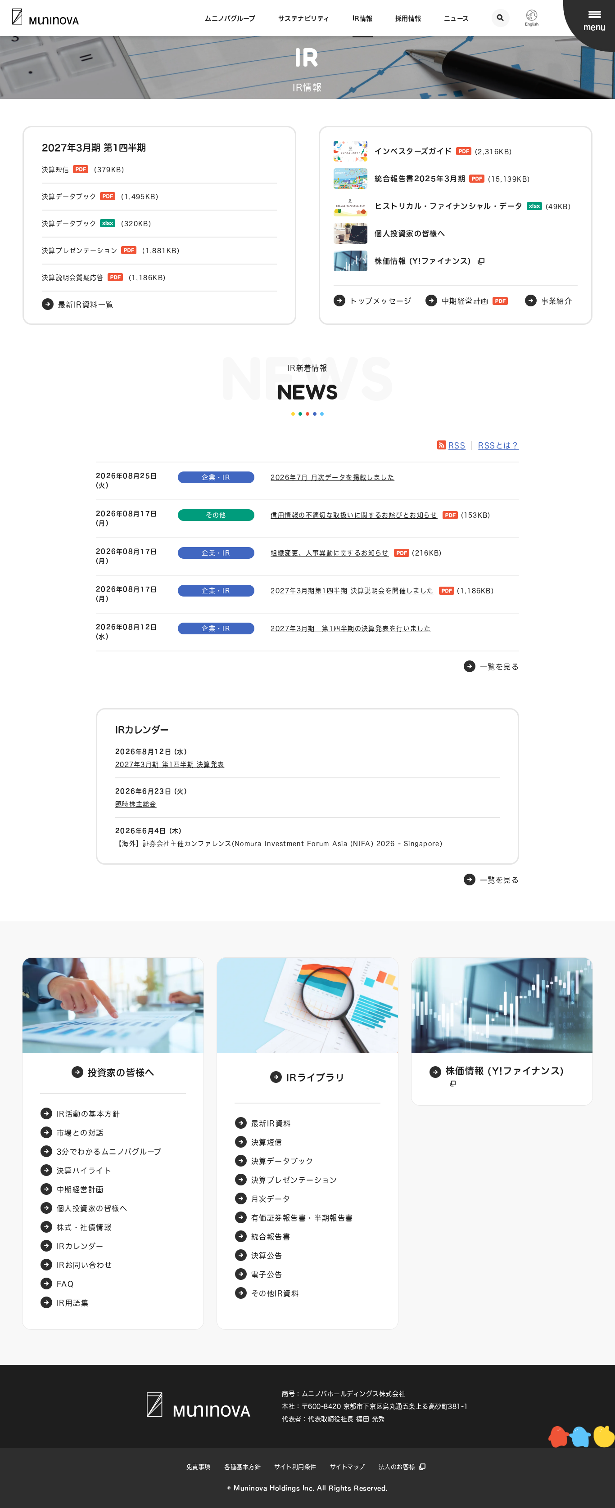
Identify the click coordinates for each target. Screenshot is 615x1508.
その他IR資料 (275, 1293)
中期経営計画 (465, 301)
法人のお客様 (397, 1467)
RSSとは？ (498, 445)
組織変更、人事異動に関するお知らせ (330, 553)
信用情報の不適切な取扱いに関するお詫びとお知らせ (354, 515)
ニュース (456, 18)
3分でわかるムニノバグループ (109, 1151)
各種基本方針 (242, 1467)
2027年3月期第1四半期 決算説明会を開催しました (352, 591)
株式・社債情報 (84, 1227)
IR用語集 (73, 1302)
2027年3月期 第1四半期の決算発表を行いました (351, 628)
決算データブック (282, 1161)
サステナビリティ (304, 18)
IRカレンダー (80, 1246)
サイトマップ (347, 1467)
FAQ (65, 1284)
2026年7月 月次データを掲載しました (332, 477)
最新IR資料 (271, 1123)
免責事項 (198, 1467)
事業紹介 (557, 301)
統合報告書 (270, 1236)
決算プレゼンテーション (294, 1180)
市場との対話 (80, 1132)
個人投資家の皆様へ (410, 233)
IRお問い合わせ (85, 1265)
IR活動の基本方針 (88, 1114)
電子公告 (267, 1274)
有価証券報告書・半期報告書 (302, 1217)
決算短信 (267, 1142)
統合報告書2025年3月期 (452, 178)
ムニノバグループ (230, 18)
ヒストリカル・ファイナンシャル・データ (473, 206)
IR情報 (363, 18)
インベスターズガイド (443, 151)
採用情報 (408, 18)
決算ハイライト (84, 1170)
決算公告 (267, 1255)
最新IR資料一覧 (86, 304)
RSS (457, 445)
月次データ (270, 1199)
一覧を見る (499, 880)
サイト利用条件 (295, 1467)
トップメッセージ (381, 301)
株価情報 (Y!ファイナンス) (424, 261)
